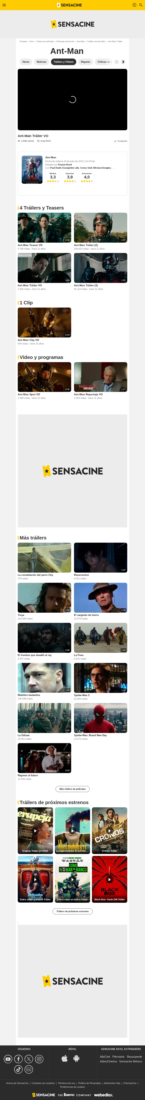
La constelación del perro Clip (35, 575)
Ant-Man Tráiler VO (30, 285)
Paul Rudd (55, 168)
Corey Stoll (86, 168)
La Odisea (23, 735)
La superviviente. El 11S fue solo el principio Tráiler (73, 851)
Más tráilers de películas (72, 789)
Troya (21, 615)
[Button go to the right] (123, 62)
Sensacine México (130, 1061)
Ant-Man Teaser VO (30, 245)
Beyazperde (134, 1056)
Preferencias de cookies (72, 1087)
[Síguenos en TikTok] (19, 1069)
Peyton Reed (65, 164)
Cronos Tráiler (109, 851)
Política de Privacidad (89, 1083)
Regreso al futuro (28, 775)
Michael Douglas (102, 168)
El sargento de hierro (86, 615)
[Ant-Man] (32, 170)
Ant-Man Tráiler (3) (86, 285)
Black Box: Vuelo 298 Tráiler (109, 899)
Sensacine (87, 173)
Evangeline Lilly (70, 168)
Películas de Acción (65, 41)
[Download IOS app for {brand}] (66, 1058)
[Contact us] (29, 1069)
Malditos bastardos (29, 695)
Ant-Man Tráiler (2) (86, 245)
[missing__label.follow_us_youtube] (8, 1059)
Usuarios (70, 173)
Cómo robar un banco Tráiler (72, 899)
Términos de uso (66, 1083)
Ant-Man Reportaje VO (88, 394)
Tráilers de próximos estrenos (72, 911)
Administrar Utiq (112, 1083)
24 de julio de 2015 (74, 161)
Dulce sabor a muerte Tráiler (35, 899)
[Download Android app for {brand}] (78, 1058)
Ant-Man (81, 41)
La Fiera (78, 655)
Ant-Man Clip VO (28, 339)
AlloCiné (105, 1056)
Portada (23, 41)
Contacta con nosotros (43, 1083)
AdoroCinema (108, 1061)
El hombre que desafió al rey (35, 655)
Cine (31, 41)
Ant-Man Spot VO (29, 394)
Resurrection (81, 575)
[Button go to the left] (116, 62)
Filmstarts (118, 1056)
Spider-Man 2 (81, 695)
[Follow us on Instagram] (40, 1059)
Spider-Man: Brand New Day (90, 735)
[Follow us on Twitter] (29, 1059)
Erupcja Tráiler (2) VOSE (35, 851)
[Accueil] (69, 5)
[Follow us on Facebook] (19, 1059)
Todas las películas (45, 41)
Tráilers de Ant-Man (96, 41)
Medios (53, 173)
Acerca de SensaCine (17, 1083)
